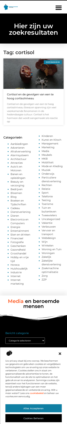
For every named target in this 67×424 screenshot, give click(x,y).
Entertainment (20, 230)
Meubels (47, 155)
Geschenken (18, 246)
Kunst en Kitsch (51, 139)
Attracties (17, 162)
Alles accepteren (33, 408)
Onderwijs (48, 173)
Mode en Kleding (52, 166)
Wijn (45, 241)
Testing (46, 200)
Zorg (45, 275)
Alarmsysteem (20, 155)
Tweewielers (49, 215)
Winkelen (47, 245)
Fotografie (17, 242)
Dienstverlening (21, 212)
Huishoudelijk (19, 268)
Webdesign (49, 238)
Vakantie (47, 223)
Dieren (15, 215)
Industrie (16, 272)
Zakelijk (46, 257)
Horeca (15, 264)
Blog (14, 196)
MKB (45, 158)
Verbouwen (49, 226)
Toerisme (47, 204)
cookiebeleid (37, 393)
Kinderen (47, 136)
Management (50, 143)
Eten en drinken (20, 234)
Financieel (17, 238)
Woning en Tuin (51, 249)
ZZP (44, 279)
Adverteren (17, 147)
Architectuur (18, 159)
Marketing (48, 147)
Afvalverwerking (21, 151)
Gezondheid (18, 249)
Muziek (46, 170)
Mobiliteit (48, 162)
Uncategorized (51, 219)
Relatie (46, 189)
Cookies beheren (33, 418)
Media (45, 151)
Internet (16, 276)
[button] (60, 353)
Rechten (47, 185)
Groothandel (18, 253)
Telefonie (47, 196)
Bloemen (16, 193)
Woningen (48, 253)
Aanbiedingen (19, 144)
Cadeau (15, 208)
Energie (15, 227)
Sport (45, 192)
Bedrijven (17, 189)
